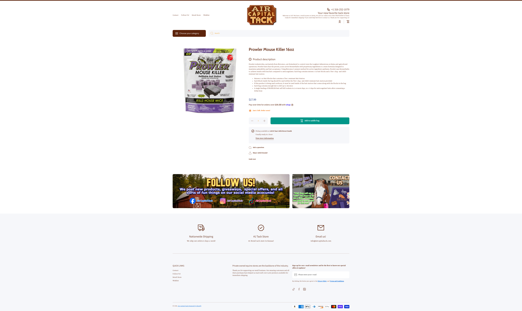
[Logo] (261, 15)
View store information (265, 138)
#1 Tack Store (261, 236)
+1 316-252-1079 (340, 9)
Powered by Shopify (195, 306)
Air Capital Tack (183, 306)
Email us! (321, 236)
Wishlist (176, 281)
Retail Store (177, 277)
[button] (348, 21)
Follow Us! (177, 274)
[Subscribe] (346, 274)
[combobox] (279, 33)
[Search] (211, 33)
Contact (175, 270)
